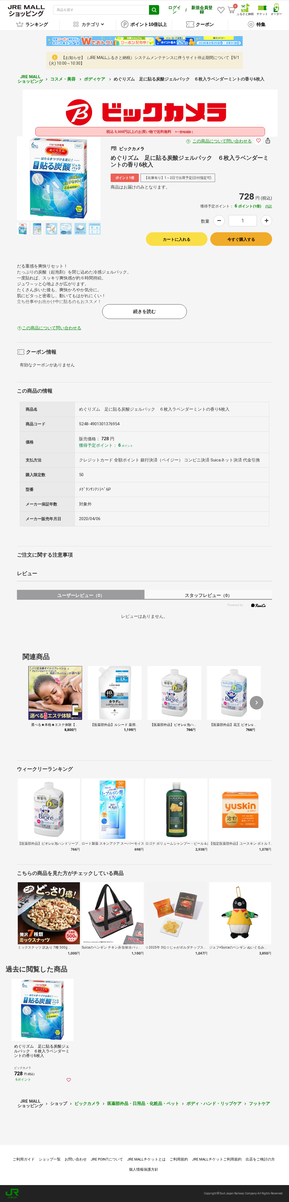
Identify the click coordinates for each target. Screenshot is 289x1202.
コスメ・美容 (63, 79)
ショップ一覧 (50, 1159)
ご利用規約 (179, 1159)
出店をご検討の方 (260, 1159)
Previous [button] (38, 178)
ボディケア (95, 79)
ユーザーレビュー (80, 595)
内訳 (268, 206)
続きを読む (144, 311)
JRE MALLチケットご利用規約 (217, 1159)
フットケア (259, 1103)
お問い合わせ (76, 1159)
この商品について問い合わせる (222, 141)
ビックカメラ (87, 1103)
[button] (256, 703)
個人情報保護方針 (143, 1169)
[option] (59, 178)
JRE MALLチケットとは (146, 1159)
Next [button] (79, 178)
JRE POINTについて (107, 1159)
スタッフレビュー (208, 595)
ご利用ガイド (24, 1159)
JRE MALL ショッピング (30, 79)
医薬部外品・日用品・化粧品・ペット (143, 1103)
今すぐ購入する (241, 239)
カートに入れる (177, 239)
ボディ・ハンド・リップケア (214, 1103)
